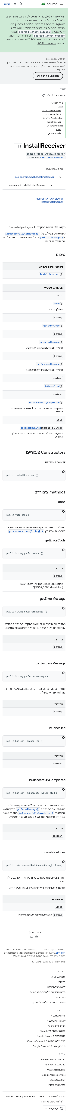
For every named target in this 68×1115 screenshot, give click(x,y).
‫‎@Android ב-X (58, 1015)
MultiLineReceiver (51, 157)
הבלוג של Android (56, 1025)
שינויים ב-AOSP (46, 43)
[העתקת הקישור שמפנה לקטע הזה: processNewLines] (36, 852)
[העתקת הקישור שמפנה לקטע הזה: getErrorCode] (42, 541)
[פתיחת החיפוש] (21, 4)
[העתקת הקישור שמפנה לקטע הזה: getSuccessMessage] (32, 664)
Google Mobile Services (53, 1074)
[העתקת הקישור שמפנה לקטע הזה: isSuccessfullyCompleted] (26, 780)
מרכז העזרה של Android (53, 1059)
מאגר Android (58, 977)
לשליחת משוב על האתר (52, 1101)
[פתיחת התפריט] (62, 4)
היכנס (7, 3)
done (57, 303)
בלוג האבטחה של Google (52, 1031)
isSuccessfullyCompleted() (22, 233)
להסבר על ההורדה (56, 987)
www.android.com (56, 1069)
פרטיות (9, 1096)
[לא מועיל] (43, 95)
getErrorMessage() (51, 237)
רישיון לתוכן (60, 953)
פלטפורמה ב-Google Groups (51, 1036)
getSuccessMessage (48, 364)
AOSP (62, 89)
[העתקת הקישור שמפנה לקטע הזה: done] (55, 502)
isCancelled (52, 386)
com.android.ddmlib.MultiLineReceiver (34, 177)
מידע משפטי (30, 1096)
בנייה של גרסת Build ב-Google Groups (46, 1041)
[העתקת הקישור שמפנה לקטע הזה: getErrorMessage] (37, 599)
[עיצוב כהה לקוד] (63, 472)
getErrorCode (51, 325)
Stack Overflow (57, 1079)
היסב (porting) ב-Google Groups (49, 1046)
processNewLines (31, 427)
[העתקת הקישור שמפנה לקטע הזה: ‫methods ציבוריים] (31, 492)
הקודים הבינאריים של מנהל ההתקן (49, 1002)
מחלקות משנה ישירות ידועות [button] (49, 200)
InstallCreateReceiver (52, 202)
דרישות (62, 982)
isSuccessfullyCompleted (44, 402)
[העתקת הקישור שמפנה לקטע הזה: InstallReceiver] (41, 462)
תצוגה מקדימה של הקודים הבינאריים (47, 992)
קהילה (42, 1096)
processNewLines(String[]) (26, 531)
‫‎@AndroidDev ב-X (56, 1020)
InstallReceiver (50, 274)
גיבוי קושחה (60, 997)
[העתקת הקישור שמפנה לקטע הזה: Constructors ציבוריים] (23, 453)
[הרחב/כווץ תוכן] (52, 103)
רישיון (18, 1096)
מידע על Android (56, 1096)
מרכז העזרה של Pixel (55, 1064)
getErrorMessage (50, 341)
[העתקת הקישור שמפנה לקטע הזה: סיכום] (52, 255)
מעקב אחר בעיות (57, 1085)
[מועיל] (48, 95)
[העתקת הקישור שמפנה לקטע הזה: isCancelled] (46, 728)
